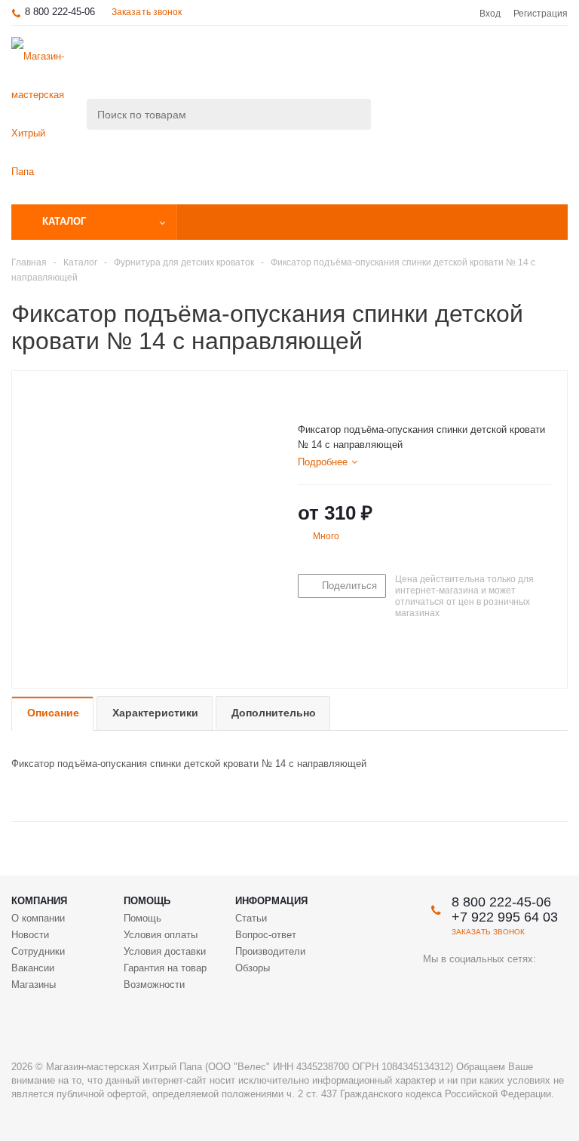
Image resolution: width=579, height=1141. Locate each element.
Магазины (33, 984)
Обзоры (252, 968)
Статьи (251, 918)
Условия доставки (165, 951)
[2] (319, 397)
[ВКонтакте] (434, 984)
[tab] (327, 462)
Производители (270, 951)
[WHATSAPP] (434, 1015)
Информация (271, 900)
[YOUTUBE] (465, 984)
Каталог (64, 221)
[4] (348, 397)
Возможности (154, 984)
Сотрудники (38, 951)
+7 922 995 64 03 (505, 917)
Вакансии (32, 968)
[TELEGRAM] (496, 984)
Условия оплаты (161, 934)
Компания (39, 900)
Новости (30, 934)
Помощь (147, 900)
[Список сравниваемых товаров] (402, 63)
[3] (333, 397)
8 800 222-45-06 (60, 11)
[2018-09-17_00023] (151, 520)
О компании (38, 918)
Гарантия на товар (165, 968)
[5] (362, 397)
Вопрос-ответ (265, 934)
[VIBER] (527, 984)
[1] (305, 397)
